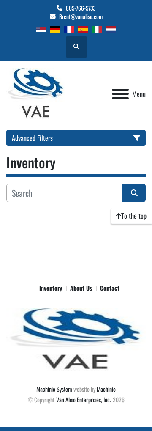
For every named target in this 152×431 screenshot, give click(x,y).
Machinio (106, 388)
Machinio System (54, 388)
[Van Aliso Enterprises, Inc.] (76, 339)
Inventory (50, 287)
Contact (109, 287)
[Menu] (120, 94)
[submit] (134, 193)
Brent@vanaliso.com (81, 16)
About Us (81, 287)
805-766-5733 (80, 8)
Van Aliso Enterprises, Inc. (83, 399)
